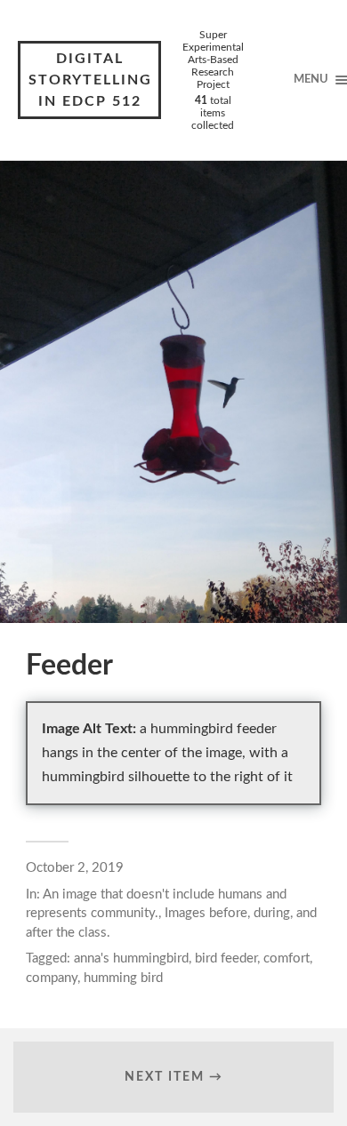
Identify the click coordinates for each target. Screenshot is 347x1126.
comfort (286, 958)
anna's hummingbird (131, 958)
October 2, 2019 (75, 867)
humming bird (123, 978)
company (51, 978)
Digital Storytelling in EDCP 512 (90, 80)
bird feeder (226, 958)
